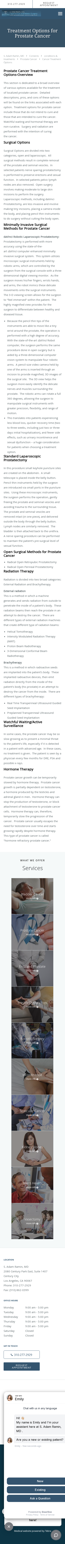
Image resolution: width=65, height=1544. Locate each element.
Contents (34, 55)
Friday (26, 1326)
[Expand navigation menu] (60, 13)
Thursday (26, 1321)
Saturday (19, 1331)
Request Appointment (21, 1366)
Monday (26, 1307)
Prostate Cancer (29, 59)
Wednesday (26, 1317)
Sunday (19, 1335)
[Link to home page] (28, 13)
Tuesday (26, 1312)
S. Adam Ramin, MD (14, 55)
